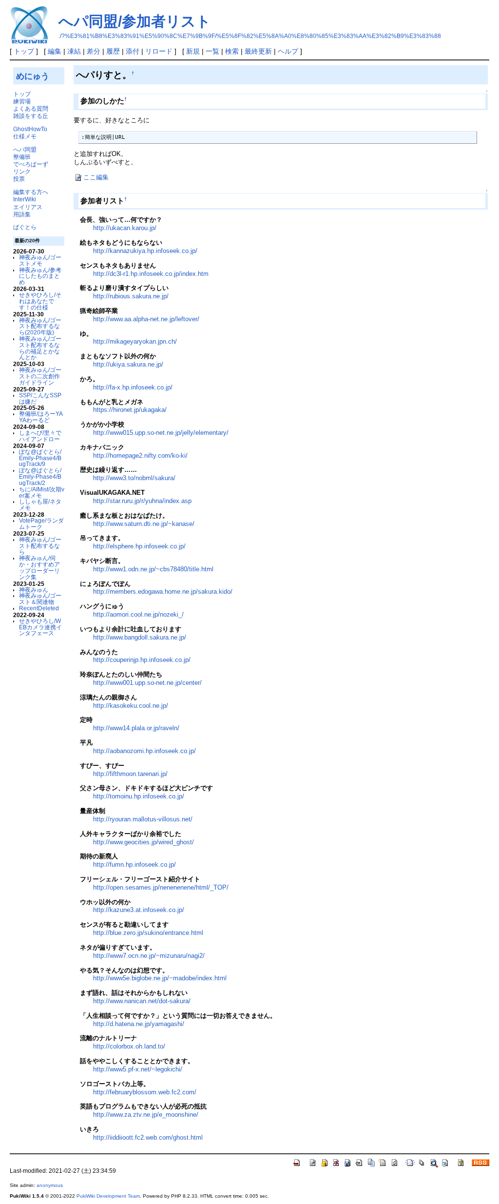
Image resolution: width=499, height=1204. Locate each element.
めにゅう (32, 76)
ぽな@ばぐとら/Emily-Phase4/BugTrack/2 (40, 476)
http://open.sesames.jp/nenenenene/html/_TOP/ (161, 887)
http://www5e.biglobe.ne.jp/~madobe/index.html (160, 978)
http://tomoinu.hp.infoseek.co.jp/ (138, 796)
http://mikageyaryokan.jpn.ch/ (135, 341)
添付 (132, 51)
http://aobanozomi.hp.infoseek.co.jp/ (144, 751)
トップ (24, 51)
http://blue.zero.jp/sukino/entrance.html (148, 932)
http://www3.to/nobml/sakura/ (134, 478)
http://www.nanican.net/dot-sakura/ (142, 1001)
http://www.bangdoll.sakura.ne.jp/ (139, 637)
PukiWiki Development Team (108, 1196)
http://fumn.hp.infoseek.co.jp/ (134, 864)
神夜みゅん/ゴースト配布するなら (40, 545)
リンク (22, 171)
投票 (19, 178)
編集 (54, 51)
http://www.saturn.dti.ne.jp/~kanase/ (143, 523)
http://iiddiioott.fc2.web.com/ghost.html (148, 1137)
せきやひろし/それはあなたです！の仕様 (40, 301)
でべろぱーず (30, 164)
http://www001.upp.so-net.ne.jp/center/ (147, 682)
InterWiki (24, 199)
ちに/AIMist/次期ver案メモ (41, 492)
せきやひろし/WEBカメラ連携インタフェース (40, 627)
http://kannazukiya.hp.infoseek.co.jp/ (145, 250)
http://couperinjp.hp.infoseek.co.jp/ (142, 659)
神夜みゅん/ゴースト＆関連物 (40, 598)
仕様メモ (25, 136)
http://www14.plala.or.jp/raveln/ (136, 728)
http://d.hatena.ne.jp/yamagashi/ (138, 1024)
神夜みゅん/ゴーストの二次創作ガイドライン (40, 376)
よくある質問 (30, 108)
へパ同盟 (25, 149)
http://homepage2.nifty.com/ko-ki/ (140, 455)
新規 (193, 51)
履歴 (113, 51)
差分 (93, 51)
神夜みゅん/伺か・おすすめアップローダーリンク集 (39, 567)
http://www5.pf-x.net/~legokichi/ (137, 1069)
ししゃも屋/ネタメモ (40, 504)
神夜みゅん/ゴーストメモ (40, 260)
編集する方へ (30, 192)
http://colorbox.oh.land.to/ (129, 1046)
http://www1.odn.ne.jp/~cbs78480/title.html (153, 569)
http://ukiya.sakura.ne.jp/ (128, 364)
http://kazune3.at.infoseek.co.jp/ (138, 909)
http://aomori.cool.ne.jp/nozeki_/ (138, 614)
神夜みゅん (33, 589)
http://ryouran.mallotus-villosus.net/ (142, 819)
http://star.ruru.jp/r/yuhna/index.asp (142, 501)
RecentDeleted (39, 608)
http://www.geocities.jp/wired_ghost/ (143, 842)
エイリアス (27, 207)
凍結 (74, 51)
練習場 (22, 101)
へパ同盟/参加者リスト (134, 21)
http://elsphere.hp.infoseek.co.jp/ (139, 546)
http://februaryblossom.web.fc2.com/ (144, 1092)
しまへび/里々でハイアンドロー (40, 435)
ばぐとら (25, 227)
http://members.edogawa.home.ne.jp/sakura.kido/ (162, 591)
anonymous (50, 1185)
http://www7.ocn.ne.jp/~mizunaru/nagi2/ (149, 955)
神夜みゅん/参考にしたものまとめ (40, 276)
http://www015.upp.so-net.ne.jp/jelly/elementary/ (161, 432)
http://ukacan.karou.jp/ (124, 228)
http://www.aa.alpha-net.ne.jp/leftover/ (146, 319)
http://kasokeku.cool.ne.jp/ (130, 705)
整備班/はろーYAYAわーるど (41, 416)
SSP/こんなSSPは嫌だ (40, 398)
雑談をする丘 (30, 116)
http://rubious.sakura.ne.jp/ (131, 296)
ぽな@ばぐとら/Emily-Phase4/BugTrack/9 (40, 457)
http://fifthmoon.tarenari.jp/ (130, 773)
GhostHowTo (30, 129)
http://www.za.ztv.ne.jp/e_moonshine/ (145, 1114)
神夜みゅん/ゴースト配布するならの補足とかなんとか (40, 347)
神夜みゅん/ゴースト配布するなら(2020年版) (40, 326)
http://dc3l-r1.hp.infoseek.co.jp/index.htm (151, 273)
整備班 (22, 157)
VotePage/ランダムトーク (41, 523)
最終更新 (258, 51)
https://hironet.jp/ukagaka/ (130, 409)
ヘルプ (288, 51)
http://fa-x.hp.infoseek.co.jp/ (133, 387)
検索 (232, 51)
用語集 (22, 214)
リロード (159, 51)
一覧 (212, 51)
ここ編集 (96, 177)
